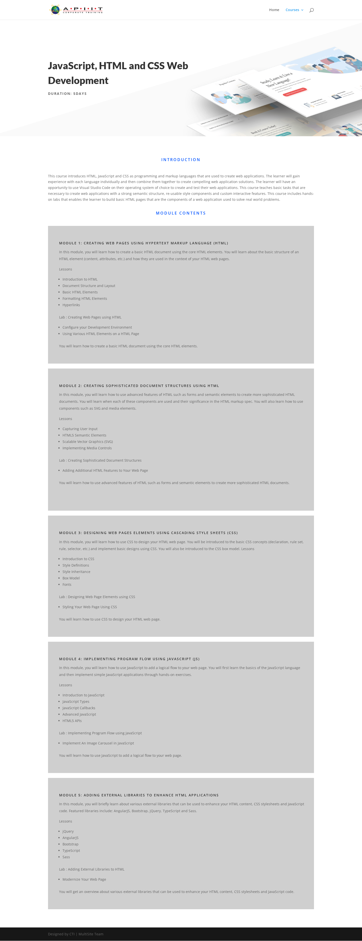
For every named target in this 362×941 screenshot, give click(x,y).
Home (274, 10)
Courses (292, 10)
